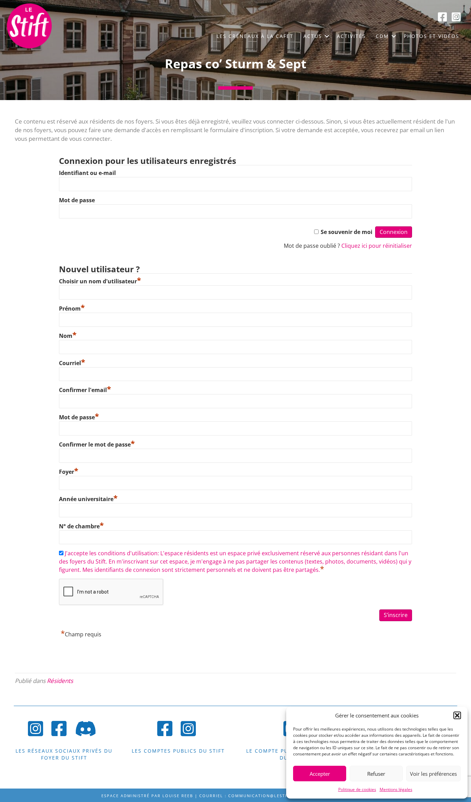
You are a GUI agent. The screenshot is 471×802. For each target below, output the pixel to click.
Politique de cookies (357, 789)
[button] (457, 715)
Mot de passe (77, 200)
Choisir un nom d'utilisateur (100, 281)
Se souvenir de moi (346, 232)
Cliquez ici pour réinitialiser (376, 246)
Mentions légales (396, 789)
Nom (68, 336)
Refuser (376, 773)
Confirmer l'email (85, 390)
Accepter (320, 773)
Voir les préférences (433, 773)
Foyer (68, 472)
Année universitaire (88, 499)
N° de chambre (81, 526)
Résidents (60, 681)
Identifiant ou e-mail (87, 173)
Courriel (72, 363)
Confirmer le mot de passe (97, 444)
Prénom (72, 308)
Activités (351, 36)
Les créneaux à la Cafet (255, 36)
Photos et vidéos (431, 36)
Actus (312, 36)
